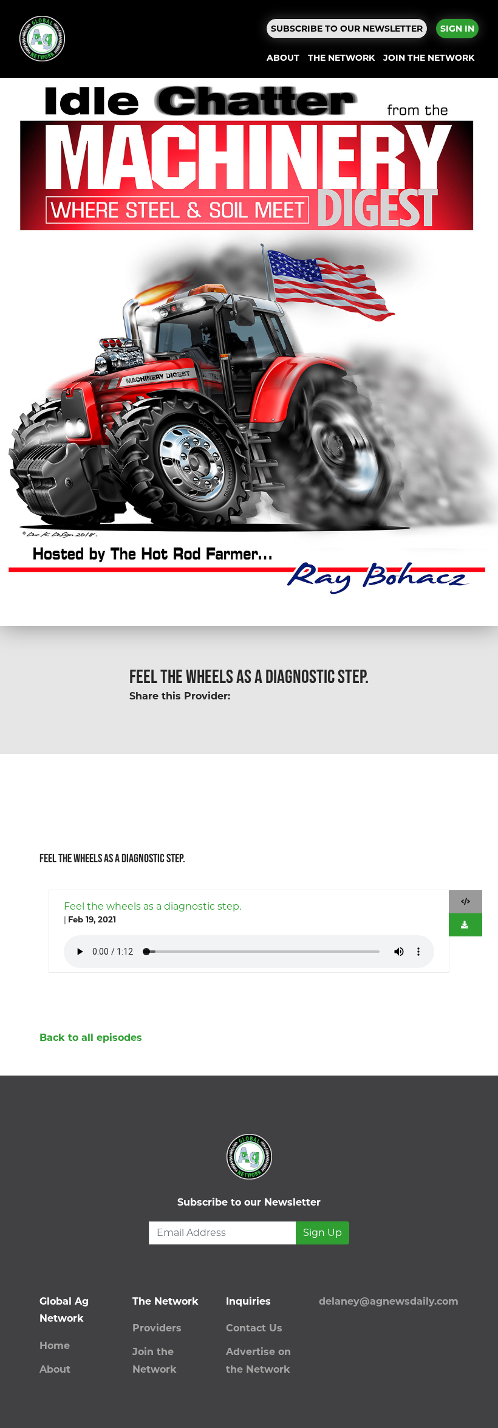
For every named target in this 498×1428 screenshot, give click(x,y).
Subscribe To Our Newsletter (347, 28)
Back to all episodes (90, 1037)
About (283, 57)
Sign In (457, 28)
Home (54, 1345)
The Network (341, 57)
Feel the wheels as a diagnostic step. (152, 906)
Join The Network (428, 57)
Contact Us (254, 1328)
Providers (157, 1328)
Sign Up (322, 1232)
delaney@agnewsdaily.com (389, 1301)
